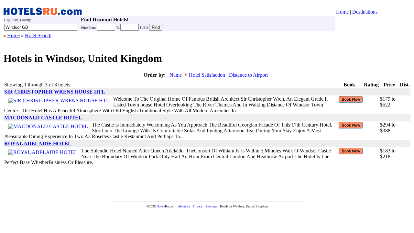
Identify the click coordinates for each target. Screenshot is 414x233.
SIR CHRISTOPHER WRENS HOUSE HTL (54, 91)
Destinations (364, 12)
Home (342, 12)
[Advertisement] (121, 181)
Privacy (197, 206)
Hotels (161, 206)
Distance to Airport (248, 75)
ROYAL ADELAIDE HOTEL (37, 143)
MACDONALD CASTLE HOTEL (43, 117)
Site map (211, 206)
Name (175, 75)
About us (184, 206)
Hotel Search (38, 35)
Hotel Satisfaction (207, 75)
